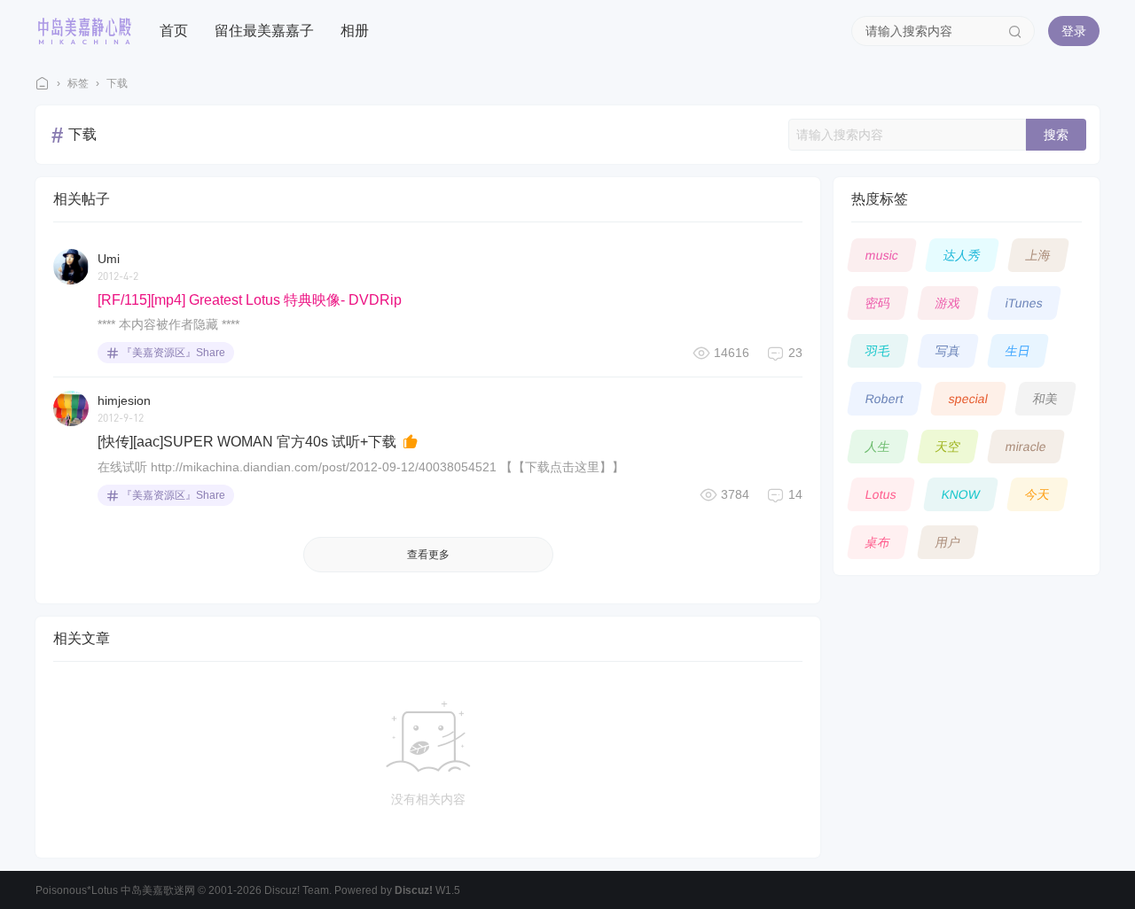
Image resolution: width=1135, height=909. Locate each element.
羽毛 (878, 351)
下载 (117, 83)
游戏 (948, 303)
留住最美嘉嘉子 (264, 30)
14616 (731, 353)
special (969, 399)
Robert (885, 399)
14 (795, 494)
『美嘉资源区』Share (173, 352)
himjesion (124, 400)
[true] (1015, 31)
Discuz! (414, 890)
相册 (354, 30)
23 (795, 353)
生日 (1018, 351)
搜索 (1056, 135)
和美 (1046, 399)
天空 (948, 446)
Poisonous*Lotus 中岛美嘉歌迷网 (115, 890)
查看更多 (428, 554)
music (882, 255)
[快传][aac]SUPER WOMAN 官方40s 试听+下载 (249, 441)
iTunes (1025, 303)
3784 (735, 494)
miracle (1026, 446)
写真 (948, 351)
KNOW (961, 494)
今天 (1038, 494)
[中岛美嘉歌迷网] (84, 30)
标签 (78, 83)
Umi (109, 259)
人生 (878, 446)
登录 (1073, 31)
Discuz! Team (296, 890)
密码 (878, 303)
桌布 (878, 542)
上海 (1039, 255)
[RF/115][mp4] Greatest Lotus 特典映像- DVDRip (250, 299)
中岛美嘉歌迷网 (42, 84)
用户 (948, 542)
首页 (174, 30)
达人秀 (962, 255)
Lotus (881, 494)
